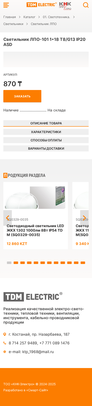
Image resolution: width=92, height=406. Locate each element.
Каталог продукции (6, 5)
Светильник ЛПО (44, 24)
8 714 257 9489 (23, 343)
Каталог (29, 17)
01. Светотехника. (56, 17)
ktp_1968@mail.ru (38, 351)
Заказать (22, 96)
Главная (9, 17)
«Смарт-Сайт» (37, 390)
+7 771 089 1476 (54, 343)
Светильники (13, 24)
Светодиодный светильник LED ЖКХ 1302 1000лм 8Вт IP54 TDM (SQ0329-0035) (35, 230)
